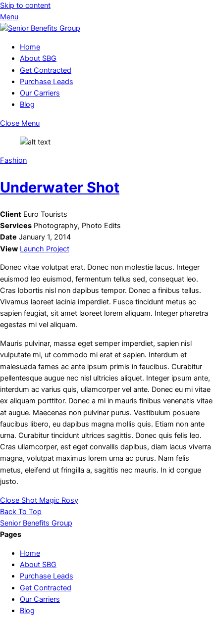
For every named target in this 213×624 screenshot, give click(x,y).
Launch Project (44, 248)
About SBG (38, 58)
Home (30, 47)
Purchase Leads (46, 81)
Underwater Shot (59, 187)
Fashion (13, 160)
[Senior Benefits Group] (40, 28)
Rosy (68, 500)
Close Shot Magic (29, 500)
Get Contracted (45, 70)
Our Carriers (40, 93)
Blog (27, 104)
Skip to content (25, 5)
